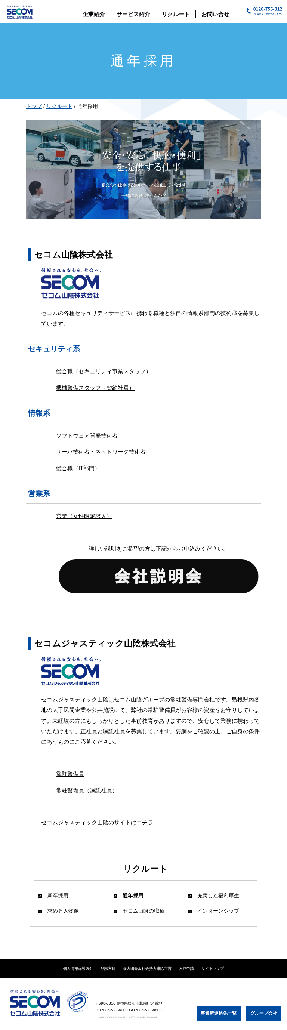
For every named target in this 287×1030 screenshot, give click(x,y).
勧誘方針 (108, 968)
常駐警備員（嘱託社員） (87, 790)
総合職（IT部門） (78, 468)
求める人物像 (63, 911)
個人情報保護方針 (78, 968)
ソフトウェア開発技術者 (87, 435)
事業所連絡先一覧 (219, 1013)
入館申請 (186, 968)
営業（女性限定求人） (84, 516)
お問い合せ (215, 14)
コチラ (144, 822)
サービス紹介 (133, 14)
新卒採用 (57, 895)
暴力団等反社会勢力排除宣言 (147, 968)
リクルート (176, 14)
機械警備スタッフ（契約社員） (95, 388)
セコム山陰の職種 (143, 911)
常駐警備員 (70, 774)
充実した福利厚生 (218, 895)
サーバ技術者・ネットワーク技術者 (101, 451)
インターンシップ (218, 911)
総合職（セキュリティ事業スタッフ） (103, 371)
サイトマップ (212, 968)
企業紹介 (94, 14)
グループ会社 (263, 1013)
